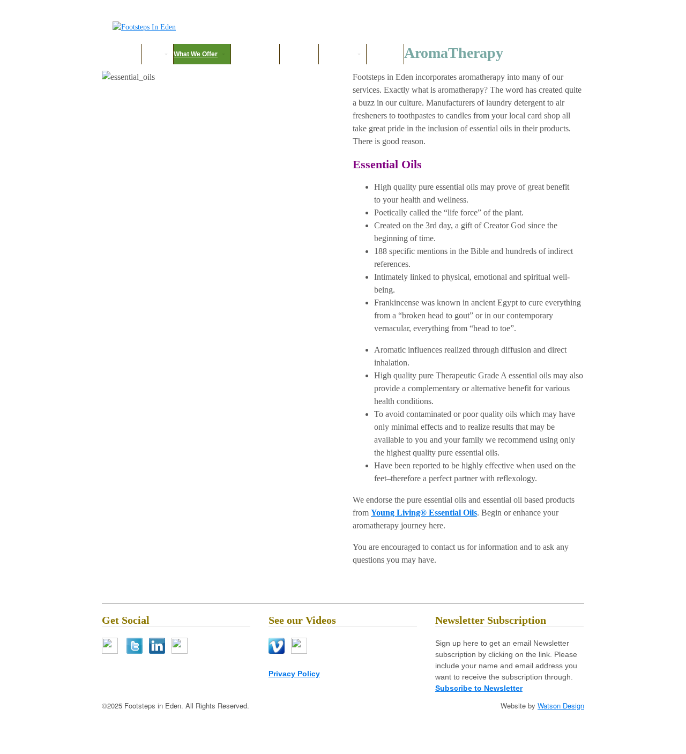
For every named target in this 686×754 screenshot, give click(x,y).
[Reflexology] (144, 27)
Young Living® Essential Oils (424, 512)
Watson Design (561, 705)
